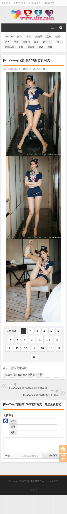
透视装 (31, 47)
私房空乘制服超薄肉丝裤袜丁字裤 (24, 374)
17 (34, 348)
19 (50, 348)
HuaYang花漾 (13, 69)
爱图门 (55, 481)
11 (40, 339)
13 (57, 339)
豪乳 (21, 47)
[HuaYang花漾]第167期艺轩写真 (41, 394)
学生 (28, 36)
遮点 (41, 47)
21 (34, 356)
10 (32, 339)
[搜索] (61, 27)
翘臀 (36, 41)
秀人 (7, 41)
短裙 (57, 36)
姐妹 (19, 36)
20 (59, 348)
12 (48, 339)
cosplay (9, 36)
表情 (7, 455)
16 (25, 348)
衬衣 (59, 41)
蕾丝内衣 (47, 41)
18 (42, 348)
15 (17, 348)
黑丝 (50, 47)
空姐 (16, 41)
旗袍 (48, 36)
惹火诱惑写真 (18, 368)
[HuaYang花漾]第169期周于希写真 (28, 387)
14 (8, 348)
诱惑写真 (9, 47)
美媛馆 (26, 41)
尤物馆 (38, 36)
